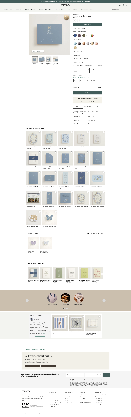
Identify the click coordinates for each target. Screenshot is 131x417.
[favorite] (78, 20)
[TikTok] (26, 404)
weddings (10, 5)
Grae (76, 17)
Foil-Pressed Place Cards (48, 186)
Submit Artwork (110, 5)
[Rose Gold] (96, 43)
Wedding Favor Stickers (96, 186)
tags (97, 106)
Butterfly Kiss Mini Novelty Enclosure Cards (33, 250)
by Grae (29, 282)
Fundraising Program (85, 400)
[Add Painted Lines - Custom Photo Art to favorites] (66, 316)
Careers (51, 396)
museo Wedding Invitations (45, 280)
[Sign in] (120, 5)
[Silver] (88, 43)
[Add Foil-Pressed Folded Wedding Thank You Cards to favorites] (56, 132)
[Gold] (92, 43)
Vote (116, 5)
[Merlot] (79, 35)
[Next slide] (60, 59)
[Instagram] (28, 404)
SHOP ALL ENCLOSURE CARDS (95, 233)
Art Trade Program (84, 398)
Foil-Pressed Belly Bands (32, 166)
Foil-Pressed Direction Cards (81, 146)
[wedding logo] (65, 5)
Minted (28, 349)
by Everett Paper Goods (83, 281)
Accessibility (92, 413)
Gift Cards (67, 400)
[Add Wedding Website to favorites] (40, 192)
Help (66, 395)
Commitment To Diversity (55, 402)
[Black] (79, 43)
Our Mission (52, 395)
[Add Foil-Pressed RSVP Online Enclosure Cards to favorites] (56, 152)
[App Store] (25, 407)
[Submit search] (110, 9)
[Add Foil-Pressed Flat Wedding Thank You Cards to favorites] (72, 132)
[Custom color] (92, 35)
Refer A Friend (98, 402)
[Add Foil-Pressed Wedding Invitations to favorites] (40, 132)
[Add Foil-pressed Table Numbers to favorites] (40, 172)
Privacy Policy (76, 413)
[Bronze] (84, 43)
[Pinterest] (24, 404)
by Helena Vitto (95, 282)
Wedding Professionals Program (85, 403)
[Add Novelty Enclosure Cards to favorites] (40, 212)
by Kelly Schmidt (56, 282)
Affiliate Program (84, 395)
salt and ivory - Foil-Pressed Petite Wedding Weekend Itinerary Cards (92, 333)
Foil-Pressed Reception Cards (97, 146)
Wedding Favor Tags (79, 186)
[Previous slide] (30, 59)
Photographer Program (85, 396)
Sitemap (84, 413)
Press (51, 398)
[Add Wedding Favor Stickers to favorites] (104, 172)
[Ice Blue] (75, 43)
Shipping (67, 398)
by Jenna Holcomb (44, 252)
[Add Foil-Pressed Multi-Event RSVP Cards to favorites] (72, 152)
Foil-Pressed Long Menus (48, 206)
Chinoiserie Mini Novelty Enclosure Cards (45, 250)
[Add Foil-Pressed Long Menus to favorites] (56, 192)
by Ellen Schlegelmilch (44, 281)
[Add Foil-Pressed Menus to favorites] (104, 152)
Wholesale (82, 406)
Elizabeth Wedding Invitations (95, 281)
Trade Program (102, 5)
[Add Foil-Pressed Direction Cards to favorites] (88, 132)
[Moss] (84, 35)
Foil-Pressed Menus (95, 166)
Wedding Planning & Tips (101, 395)
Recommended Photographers (98, 399)
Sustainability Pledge (54, 404)
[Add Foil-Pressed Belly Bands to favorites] (40, 152)
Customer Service (69, 392)
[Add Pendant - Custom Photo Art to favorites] (83, 316)
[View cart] (127, 5)
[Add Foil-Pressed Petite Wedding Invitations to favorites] (88, 192)
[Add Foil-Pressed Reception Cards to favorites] (104, 132)
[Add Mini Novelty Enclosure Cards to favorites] (56, 212)
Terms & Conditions (65, 413)
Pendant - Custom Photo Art (75, 332)
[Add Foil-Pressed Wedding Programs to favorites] (72, 172)
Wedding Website (31, 206)
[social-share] (74, 20)
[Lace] (88, 35)
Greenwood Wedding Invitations (57, 281)
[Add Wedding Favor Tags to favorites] (88, 172)
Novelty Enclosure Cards (32, 226)
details (78, 106)
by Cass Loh (30, 252)
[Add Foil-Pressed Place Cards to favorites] (56, 172)
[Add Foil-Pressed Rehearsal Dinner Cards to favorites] (88, 152)
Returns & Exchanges (70, 396)
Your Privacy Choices (69, 402)
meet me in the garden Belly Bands (33, 281)
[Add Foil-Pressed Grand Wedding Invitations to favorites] (104, 192)
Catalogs (97, 396)
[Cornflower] (75, 35)
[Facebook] (23, 404)
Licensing (82, 408)
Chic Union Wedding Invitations (70, 281)
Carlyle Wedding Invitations (84, 280)
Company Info (53, 392)
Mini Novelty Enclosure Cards (49, 226)
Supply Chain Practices (103, 413)
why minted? (87, 106)
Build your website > (85, 1)
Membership (98, 404)
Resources (98, 392)
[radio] (75, 70)
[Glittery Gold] (75, 48)
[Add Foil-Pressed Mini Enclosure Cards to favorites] (72, 192)
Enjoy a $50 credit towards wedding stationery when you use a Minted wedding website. (61, 1)
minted (5, 5)
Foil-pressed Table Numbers (33, 186)
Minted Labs (52, 406)
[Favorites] (123, 5)
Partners (82, 392)
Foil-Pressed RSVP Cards (38, 349)
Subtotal (76, 87)
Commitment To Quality (55, 400)
